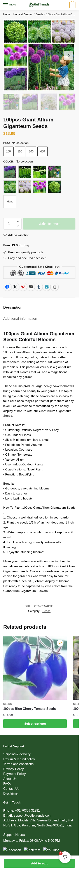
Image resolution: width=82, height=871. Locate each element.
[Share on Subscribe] (47, 287)
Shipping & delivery (17, 754)
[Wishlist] (60, 643)
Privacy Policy (13, 769)
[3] (39, 171)
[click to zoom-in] (39, 55)
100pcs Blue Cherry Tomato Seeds (29, 708)
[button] (17, 222)
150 (19, 151)
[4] (54, 171)
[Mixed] (9, 201)
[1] (9, 171)
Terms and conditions (18, 764)
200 (31, 151)
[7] (39, 186)
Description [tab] (13, 307)
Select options (35, 723)
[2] (24, 171)
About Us (10, 779)
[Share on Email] (31, 287)
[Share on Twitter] (15, 287)
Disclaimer (11, 793)
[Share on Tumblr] (39, 287)
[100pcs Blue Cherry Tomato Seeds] (35, 668)
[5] (9, 186)
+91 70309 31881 (27, 810)
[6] (24, 186)
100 (8, 151)
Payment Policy (14, 774)
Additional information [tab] (20, 318)
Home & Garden (23, 14)
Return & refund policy (19, 759)
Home (6, 14)
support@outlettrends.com (33, 815)
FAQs (7, 783)
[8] (54, 186)
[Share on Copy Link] (54, 287)
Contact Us (11, 788)
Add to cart (39, 863)
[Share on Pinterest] (23, 287)
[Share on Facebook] (7, 287)
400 (42, 151)
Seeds (39, 14)
